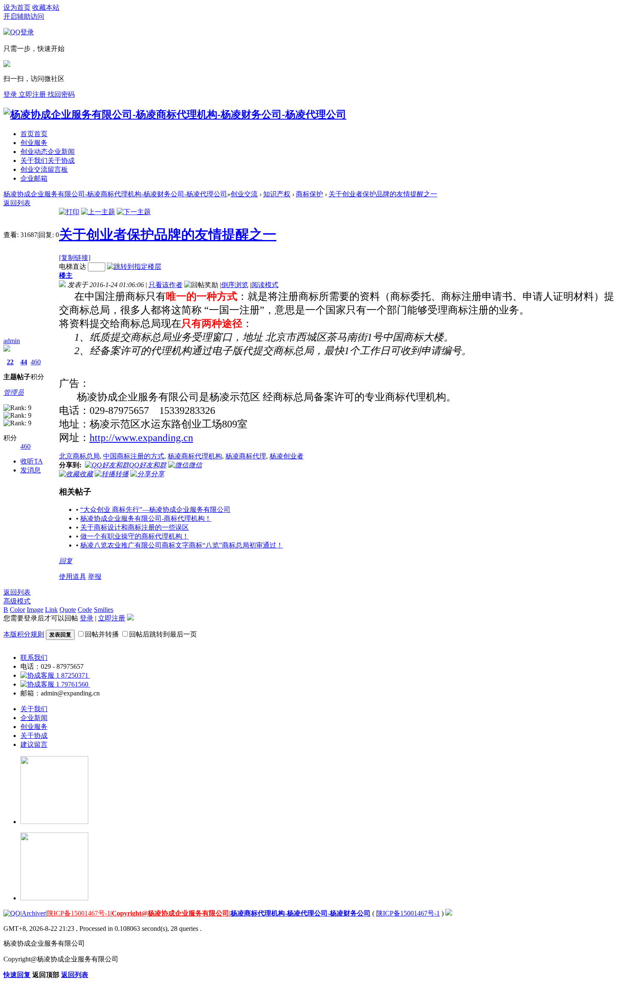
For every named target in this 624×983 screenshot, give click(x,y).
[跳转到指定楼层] (134, 266)
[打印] (69, 211)
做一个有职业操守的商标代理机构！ (134, 536)
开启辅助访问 (23, 16)
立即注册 (33, 94)
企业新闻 (34, 717)
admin (11, 340)
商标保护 (309, 194)
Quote (67, 609)
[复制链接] (74, 257)
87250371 (74, 675)
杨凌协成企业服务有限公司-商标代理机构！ (145, 518)
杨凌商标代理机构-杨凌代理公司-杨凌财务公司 (300, 913)
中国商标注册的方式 (133, 456)
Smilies (103, 609)
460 (36, 362)
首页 (34, 133)
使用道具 (72, 576)
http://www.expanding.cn (141, 437)
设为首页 (17, 7)
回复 (66, 560)
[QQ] (11, 913)
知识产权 (276, 194)
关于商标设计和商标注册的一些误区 (134, 527)
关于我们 (47, 160)
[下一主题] (134, 211)
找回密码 (61, 94)
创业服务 (34, 142)
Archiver (33, 913)
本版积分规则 (23, 634)
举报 (94, 576)
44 (23, 362)
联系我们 (34, 657)
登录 (86, 618)
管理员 (13, 392)
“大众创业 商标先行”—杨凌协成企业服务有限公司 (155, 509)
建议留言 (34, 744)
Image (35, 609)
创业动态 (47, 151)
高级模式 (17, 601)
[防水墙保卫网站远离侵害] (448, 913)
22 (10, 362)
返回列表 (17, 592)
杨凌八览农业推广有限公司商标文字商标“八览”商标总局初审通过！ (181, 545)
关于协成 (34, 735)
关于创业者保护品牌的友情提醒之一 (383, 194)
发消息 (30, 470)
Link (51, 609)
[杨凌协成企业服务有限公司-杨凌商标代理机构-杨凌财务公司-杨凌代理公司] (174, 114)
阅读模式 (264, 284)
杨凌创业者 (287, 456)
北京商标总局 (79, 456)
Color (17, 609)
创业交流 (44, 169)
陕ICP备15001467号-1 (78, 913)
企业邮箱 (34, 178)
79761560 (74, 684)
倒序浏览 (234, 284)
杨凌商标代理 (245, 456)
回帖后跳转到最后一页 (163, 634)
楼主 (66, 275)
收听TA (31, 461)
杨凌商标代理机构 (195, 456)
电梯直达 (72, 266)
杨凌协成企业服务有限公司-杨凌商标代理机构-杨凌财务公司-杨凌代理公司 (115, 194)
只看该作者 (166, 284)
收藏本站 (45, 7)
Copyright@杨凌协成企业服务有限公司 (170, 913)
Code (85, 609)
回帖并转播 (102, 634)
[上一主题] (98, 211)
